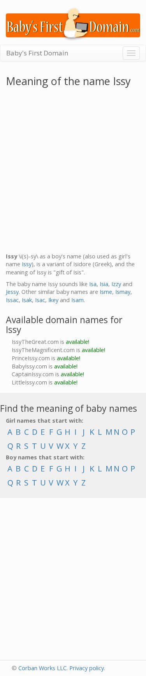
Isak (27, 300)
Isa (93, 284)
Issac (12, 300)
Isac (40, 300)
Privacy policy (86, 668)
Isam (77, 300)
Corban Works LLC (42, 668)
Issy (27, 264)
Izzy (116, 284)
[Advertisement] (73, 171)
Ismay (122, 291)
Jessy (12, 291)
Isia (104, 284)
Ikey (53, 300)
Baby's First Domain (37, 52)
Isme (106, 291)
